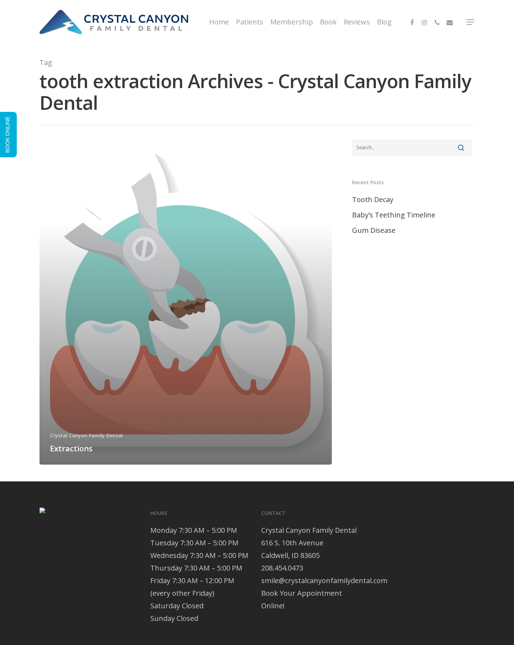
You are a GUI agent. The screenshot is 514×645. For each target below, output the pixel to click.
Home (219, 22)
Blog (384, 22)
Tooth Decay (372, 199)
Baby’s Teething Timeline (393, 215)
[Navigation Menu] (470, 22)
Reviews (357, 22)
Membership (291, 22)
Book (328, 22)
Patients (249, 22)
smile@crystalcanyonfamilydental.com (324, 580)
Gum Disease (373, 230)
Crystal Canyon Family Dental (86, 435)
